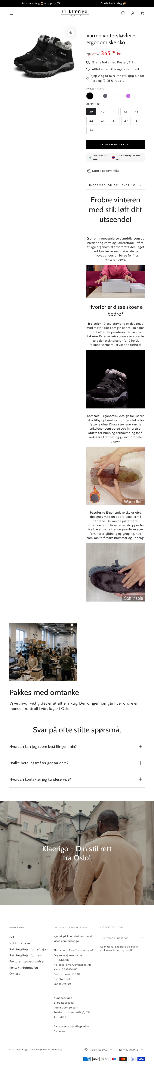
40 (103, 111)
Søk (12, 937)
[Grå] (105, 95)
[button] (123, 13)
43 (136, 111)
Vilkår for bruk (19, 943)
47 (126, 121)
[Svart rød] (97, 95)
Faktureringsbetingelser (27, 961)
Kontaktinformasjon (23, 968)
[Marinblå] (136, 95)
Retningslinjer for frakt (25, 955)
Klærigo (23, 1049)
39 (91, 111)
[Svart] (89, 95)
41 (114, 111)
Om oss (14, 974)
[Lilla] (128, 95)
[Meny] (11, 13)
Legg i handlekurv (115, 144)
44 (91, 121)
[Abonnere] (142, 938)
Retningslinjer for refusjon (28, 949)
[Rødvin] (120, 95)
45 (103, 121)
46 (114, 121)
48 (137, 121)
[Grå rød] (112, 95)
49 (91, 130)
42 (125, 111)
